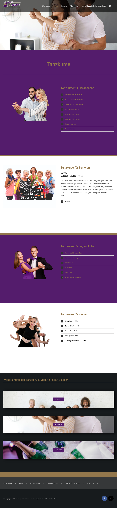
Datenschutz (49, 499)
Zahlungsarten (52, 483)
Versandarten (35, 483)
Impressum (39, 499)
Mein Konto (7, 483)
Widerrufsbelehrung (72, 483)
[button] (87, 94)
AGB (88, 483)
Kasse (21, 483)
